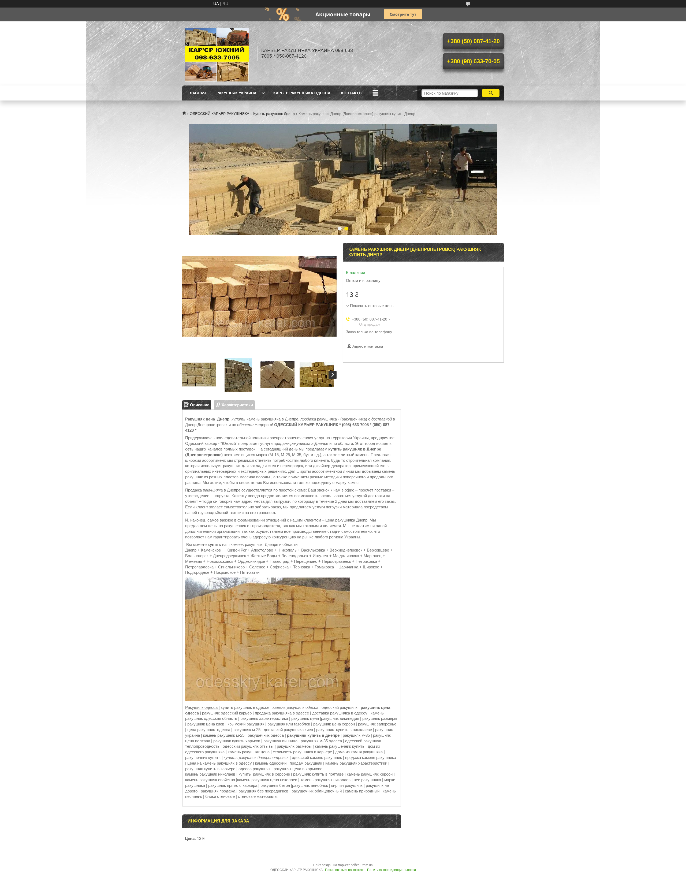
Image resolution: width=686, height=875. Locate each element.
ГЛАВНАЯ (197, 93)
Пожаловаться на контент (345, 870)
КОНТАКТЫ (352, 93)
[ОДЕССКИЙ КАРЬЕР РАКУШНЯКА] (217, 53)
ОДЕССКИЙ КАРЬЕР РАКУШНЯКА (219, 113)
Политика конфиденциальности (391, 870)
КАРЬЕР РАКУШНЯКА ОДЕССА (301, 93)
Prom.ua (366, 865)
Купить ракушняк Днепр (274, 113)
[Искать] (490, 93)
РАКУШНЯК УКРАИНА (236, 93)
